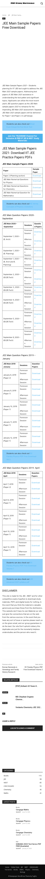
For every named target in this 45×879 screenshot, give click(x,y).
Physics (27, 870)
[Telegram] (36, 654)
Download (37, 176)
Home (4, 15)
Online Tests (15, 867)
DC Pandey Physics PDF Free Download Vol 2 (21, 456)
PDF (17, 841)
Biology (22, 872)
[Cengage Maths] (8, 811)
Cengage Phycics (23, 821)
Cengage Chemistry (24, 833)
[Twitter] (10, 654)
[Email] (31, 654)
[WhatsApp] (20, 654)
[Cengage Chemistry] (8, 834)
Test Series (8, 870)
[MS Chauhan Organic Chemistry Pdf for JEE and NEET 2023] (8, 699)
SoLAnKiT (18, 812)
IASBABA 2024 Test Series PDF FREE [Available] (28, 845)
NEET (26, 867)
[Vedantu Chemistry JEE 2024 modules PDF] (8, 710)
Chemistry (35, 870)
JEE (9, 15)
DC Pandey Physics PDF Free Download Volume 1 (21, 566)
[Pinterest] (15, 654)
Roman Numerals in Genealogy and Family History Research (10, 669)
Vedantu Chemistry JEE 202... (29, 707)
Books (5, 703)
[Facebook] (4, 654)
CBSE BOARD (34, 867)
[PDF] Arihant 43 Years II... (27, 686)
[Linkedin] (26, 654)
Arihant (5, 692)
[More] (41, 654)
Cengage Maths (22, 810)
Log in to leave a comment (22, 728)
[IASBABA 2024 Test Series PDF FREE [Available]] (8, 845)
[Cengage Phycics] (8, 822)
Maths (22, 870)
